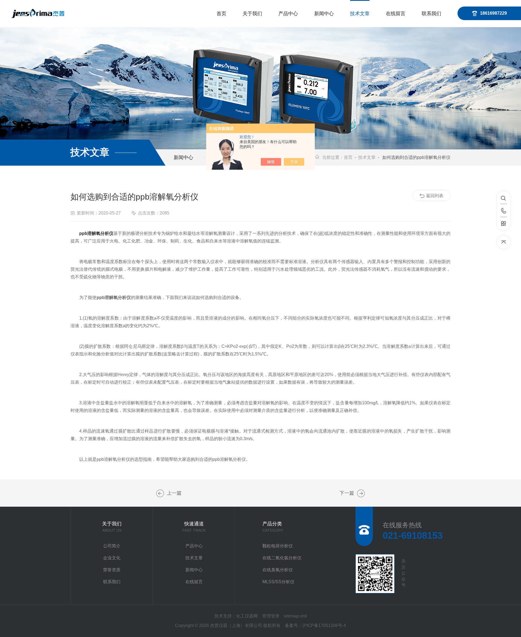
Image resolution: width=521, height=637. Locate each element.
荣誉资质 (111, 569)
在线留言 (395, 13)
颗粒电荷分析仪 (277, 546)
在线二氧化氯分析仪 (281, 558)
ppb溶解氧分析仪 (96, 233)
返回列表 (434, 195)
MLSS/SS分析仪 (278, 581)
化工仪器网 (247, 616)
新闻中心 (324, 13)
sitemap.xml (295, 616)
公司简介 (111, 546)
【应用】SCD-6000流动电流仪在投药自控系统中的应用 (160, 493)
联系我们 (431, 13)
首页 (221, 13)
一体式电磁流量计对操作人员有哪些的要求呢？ (361, 493)
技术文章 (360, 13)
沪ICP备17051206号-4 (324, 625)
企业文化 (111, 558)
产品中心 (288, 13)
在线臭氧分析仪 (277, 569)
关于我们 (252, 13)
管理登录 (270, 616)
